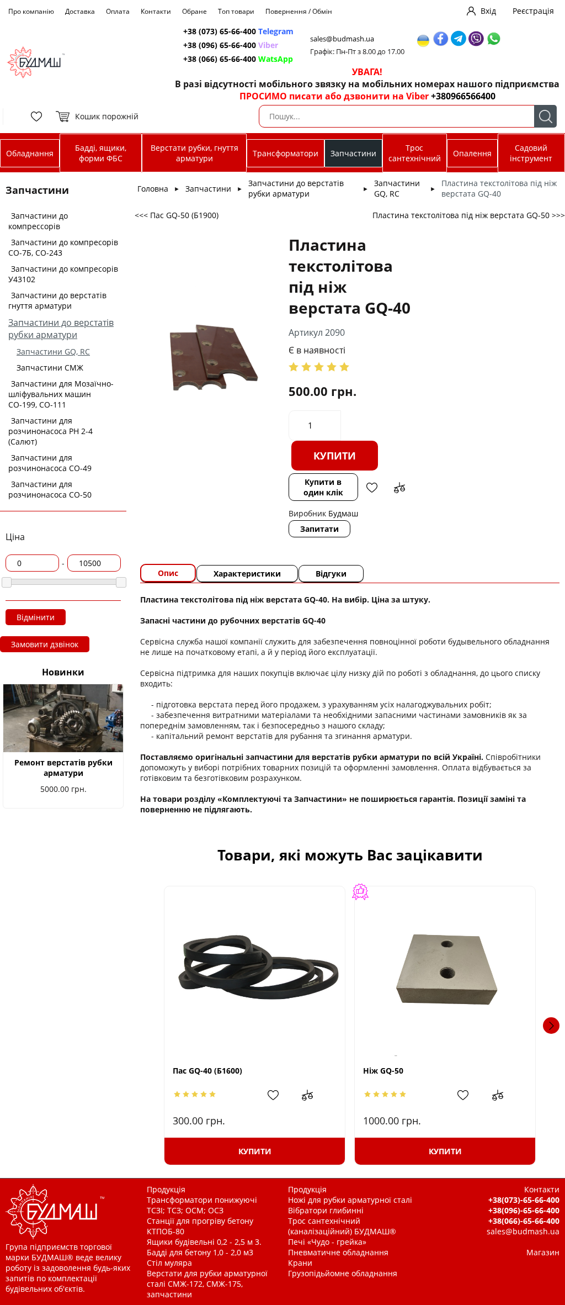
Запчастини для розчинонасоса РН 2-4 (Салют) (50, 431)
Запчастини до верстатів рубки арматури (61, 328)
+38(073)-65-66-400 (523, 1200)
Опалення (472, 153)
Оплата (118, 11)
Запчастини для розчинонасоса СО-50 (50, 489)
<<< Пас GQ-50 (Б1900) (176, 215)
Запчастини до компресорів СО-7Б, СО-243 (63, 247)
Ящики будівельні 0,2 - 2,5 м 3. (204, 1242)
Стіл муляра (169, 1263)
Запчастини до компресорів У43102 (63, 273)
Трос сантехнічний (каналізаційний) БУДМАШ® (342, 1226)
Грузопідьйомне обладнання (342, 1273)
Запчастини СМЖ (50, 367)
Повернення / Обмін (298, 11)
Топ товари (236, 11)
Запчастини (353, 153)
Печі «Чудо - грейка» (327, 1242)
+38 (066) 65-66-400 (238, 59)
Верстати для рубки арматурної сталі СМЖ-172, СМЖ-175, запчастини (207, 1283)
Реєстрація (533, 11)
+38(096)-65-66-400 (523, 1210)
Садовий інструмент (531, 152)
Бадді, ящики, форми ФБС (100, 152)
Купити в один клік (323, 487)
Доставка (80, 11)
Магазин (542, 1252)
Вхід (488, 11)
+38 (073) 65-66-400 (238, 31)
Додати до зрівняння (399, 487)
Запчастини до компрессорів (38, 220)
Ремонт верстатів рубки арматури (63, 767)
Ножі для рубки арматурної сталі (350, 1200)
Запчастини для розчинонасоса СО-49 (50, 462)
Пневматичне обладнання (338, 1252)
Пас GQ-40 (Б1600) (207, 1070)
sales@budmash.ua (342, 39)
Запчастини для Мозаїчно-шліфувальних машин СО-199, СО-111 (61, 394)
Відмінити (36, 617)
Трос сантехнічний (414, 152)
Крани (300, 1263)
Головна (152, 188)
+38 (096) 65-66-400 (230, 45)
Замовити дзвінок (44, 644)
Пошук (545, 116)
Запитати (319, 529)
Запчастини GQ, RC (53, 351)
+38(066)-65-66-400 (523, 1221)
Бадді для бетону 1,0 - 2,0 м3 (200, 1252)
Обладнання (30, 153)
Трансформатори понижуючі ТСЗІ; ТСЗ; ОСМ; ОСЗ (202, 1205)
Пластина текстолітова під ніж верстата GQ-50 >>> (468, 215)
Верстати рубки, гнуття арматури (194, 152)
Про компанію (31, 11)
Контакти (156, 11)
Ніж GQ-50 (383, 1070)
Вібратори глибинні (326, 1210)
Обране (194, 11)
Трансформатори (285, 153)
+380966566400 (463, 96)
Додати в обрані (371, 487)
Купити (334, 455)
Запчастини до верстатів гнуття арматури (57, 300)
